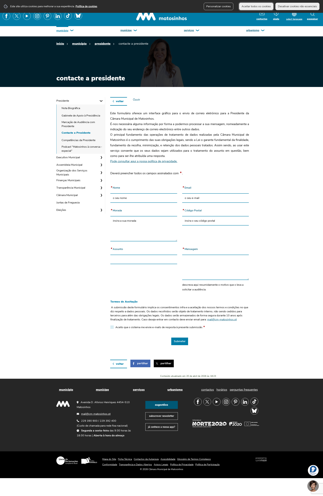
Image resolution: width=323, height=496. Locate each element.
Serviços (189, 30)
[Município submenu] (72, 30)
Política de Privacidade (181, 464)
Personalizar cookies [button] (218, 6)
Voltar (120, 101)
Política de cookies (86, 6)
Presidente (103, 43)
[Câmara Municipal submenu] (101, 195)
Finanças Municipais (68, 180)
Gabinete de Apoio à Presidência (81, 115)
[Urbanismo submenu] (263, 30)
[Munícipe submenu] (135, 30)
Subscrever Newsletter (161, 416)
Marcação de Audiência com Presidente (78, 124)
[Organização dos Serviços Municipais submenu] (101, 173)
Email (194, 187)
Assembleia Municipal (69, 165)
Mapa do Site (109, 459)
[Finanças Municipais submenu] (101, 180)
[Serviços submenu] (197, 30)
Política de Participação (207, 464)
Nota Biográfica (71, 108)
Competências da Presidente (78, 140)
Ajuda (276, 19)
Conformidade (109, 464)
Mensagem (197, 248)
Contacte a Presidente (76, 133)
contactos (261, 19)
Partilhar (142, 363)
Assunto (124, 248)
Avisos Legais (161, 464)
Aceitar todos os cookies (256, 6)
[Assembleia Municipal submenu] (101, 165)
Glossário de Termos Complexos (194, 459)
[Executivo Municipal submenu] (101, 157)
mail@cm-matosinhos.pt (222, 319)
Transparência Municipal (70, 188)
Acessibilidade (167, 459)
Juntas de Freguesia (68, 202)
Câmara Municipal (67, 195)
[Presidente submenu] (101, 100)
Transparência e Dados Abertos (135, 464)
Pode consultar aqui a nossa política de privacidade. (143, 161)
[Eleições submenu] (101, 210)
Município (62, 31)
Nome (122, 187)
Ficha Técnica (125, 459)
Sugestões (161, 405)
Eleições (61, 210)
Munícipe (126, 30)
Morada (123, 209)
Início (60, 43)
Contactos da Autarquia (146, 459)
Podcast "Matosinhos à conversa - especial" (82, 149)
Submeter (180, 341)
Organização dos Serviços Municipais (71, 172)
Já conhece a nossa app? (161, 427)
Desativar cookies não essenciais (297, 6)
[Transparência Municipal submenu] (101, 187)
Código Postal (199, 209)
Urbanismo (252, 30)
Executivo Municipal (68, 157)
